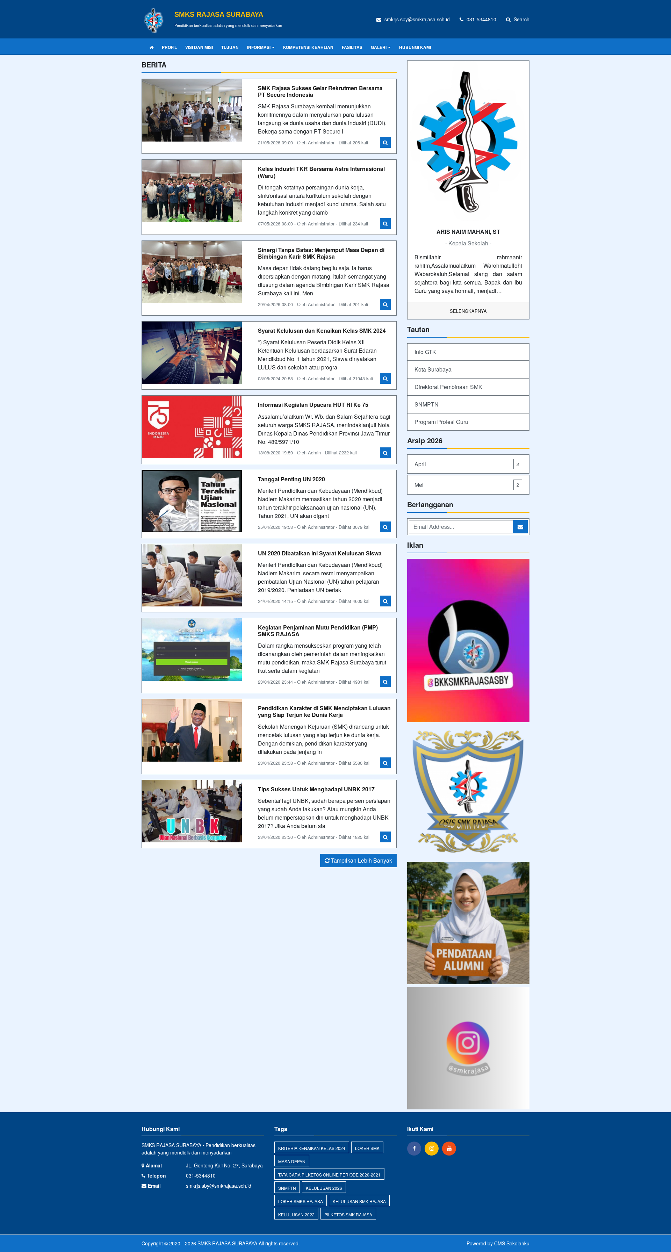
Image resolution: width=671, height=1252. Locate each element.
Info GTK (425, 352)
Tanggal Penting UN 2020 (291, 479)
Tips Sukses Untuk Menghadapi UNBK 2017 (316, 789)
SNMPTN (426, 404)
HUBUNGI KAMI (415, 47)
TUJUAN (230, 47)
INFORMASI (258, 47)
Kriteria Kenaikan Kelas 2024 (311, 1148)
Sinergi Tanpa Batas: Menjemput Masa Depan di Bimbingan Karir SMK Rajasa (321, 253)
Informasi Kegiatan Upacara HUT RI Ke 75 (313, 405)
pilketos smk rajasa (348, 1214)
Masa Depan (291, 1161)
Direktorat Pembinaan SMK (448, 387)
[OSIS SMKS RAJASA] (468, 793)
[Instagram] (433, 1148)
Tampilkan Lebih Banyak (361, 860)
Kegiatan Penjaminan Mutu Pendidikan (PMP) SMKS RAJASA (318, 630)
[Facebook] (416, 1148)
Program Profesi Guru (441, 422)
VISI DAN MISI (199, 47)
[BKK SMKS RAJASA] (468, 641)
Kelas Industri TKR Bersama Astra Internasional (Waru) (321, 172)
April (466, 464)
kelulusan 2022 (296, 1214)
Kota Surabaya (433, 369)
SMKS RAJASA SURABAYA (226, 1243)
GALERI (379, 47)
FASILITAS (352, 47)
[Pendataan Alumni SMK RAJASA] (468, 924)
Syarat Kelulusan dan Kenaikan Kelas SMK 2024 (322, 330)
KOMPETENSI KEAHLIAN (308, 47)
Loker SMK (367, 1148)
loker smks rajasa (300, 1201)
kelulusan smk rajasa (359, 1201)
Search (520, 19)
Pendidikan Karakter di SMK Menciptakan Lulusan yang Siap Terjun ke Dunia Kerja (324, 711)
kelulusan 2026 (324, 1188)
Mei (466, 485)
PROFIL (169, 47)
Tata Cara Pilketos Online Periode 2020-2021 (329, 1175)
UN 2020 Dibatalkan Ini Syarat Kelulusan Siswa (320, 553)
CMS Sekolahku (511, 1243)
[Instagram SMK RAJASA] (468, 1049)
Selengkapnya (468, 311)
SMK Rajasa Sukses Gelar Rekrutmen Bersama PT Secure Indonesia (320, 91)
